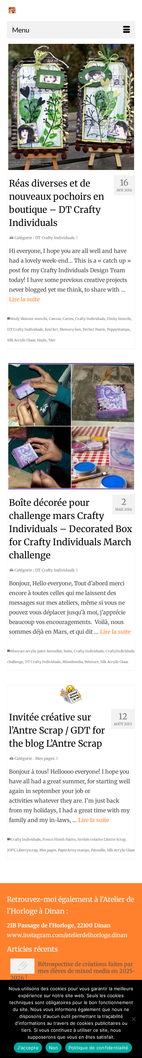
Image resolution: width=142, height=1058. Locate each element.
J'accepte (28, 1047)
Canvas (55, 319)
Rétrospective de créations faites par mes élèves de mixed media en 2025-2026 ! (72, 971)
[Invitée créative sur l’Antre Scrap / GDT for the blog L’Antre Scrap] (71, 694)
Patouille (98, 850)
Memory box (70, 329)
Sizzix (42, 340)
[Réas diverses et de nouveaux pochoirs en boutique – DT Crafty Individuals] (71, 107)
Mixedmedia (72, 662)
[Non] (133, 1019)
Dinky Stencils (119, 319)
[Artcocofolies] (12, 10)
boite (68, 651)
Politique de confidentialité (99, 1047)
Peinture (91, 662)
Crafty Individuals (90, 319)
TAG (51, 340)
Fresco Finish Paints (59, 839)
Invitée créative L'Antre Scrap (101, 839)
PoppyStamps (118, 329)
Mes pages (44, 758)
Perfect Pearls (94, 329)
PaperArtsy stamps (73, 850)
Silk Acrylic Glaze (21, 340)
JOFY (11, 850)
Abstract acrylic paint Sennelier (36, 651)
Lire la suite (24, 299)
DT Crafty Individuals (54, 237)
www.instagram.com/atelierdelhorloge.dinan (67, 935)
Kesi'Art (51, 329)
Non (53, 1047)
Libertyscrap (27, 850)
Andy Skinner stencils (29, 319)
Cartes (68, 319)
